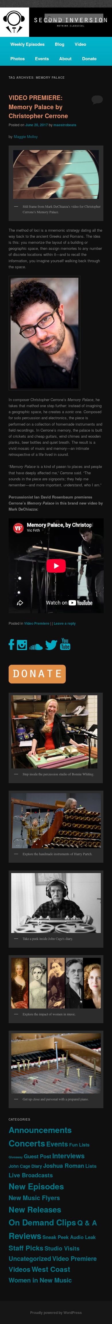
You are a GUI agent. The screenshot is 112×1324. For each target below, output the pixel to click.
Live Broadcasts (31, 1175)
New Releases (35, 1209)
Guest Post (37, 1156)
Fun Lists (79, 1144)
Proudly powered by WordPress (56, 1312)
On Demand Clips (42, 1222)
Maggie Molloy (26, 136)
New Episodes (36, 1186)
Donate (89, 58)
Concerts (27, 1143)
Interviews (68, 1155)
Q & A (87, 1222)
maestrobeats (64, 124)
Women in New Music (40, 1280)
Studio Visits (62, 1248)
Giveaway (16, 1157)
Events (42, 58)
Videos (19, 1269)
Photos (17, 58)
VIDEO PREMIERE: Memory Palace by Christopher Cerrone (38, 106)
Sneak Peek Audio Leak (69, 1237)
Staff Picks (26, 1248)
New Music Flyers (34, 1197)
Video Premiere (36, 623)
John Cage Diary (25, 1166)
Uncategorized (30, 1258)
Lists (90, 1165)
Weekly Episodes (27, 44)
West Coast (51, 1269)
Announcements (40, 1130)
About (65, 58)
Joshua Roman (63, 1165)
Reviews (25, 1235)
